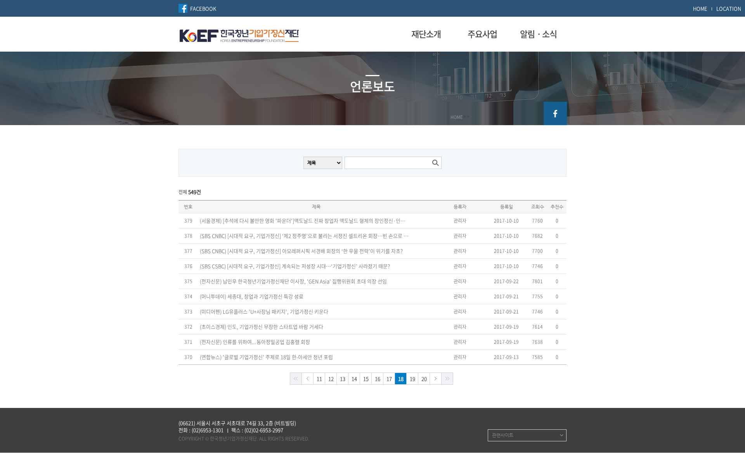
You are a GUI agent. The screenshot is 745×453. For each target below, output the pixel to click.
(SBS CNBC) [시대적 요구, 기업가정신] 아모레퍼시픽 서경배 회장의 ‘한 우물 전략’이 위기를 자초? (301, 250)
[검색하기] (435, 163)
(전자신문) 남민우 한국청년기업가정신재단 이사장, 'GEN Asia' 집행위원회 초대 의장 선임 (293, 281)
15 (366, 378)
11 (319, 378)
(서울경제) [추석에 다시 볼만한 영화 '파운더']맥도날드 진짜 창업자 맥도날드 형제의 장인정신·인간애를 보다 (304, 220)
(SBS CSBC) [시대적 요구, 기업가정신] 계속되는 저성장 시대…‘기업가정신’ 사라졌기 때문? (295, 266)
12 (331, 378)
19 (412, 378)
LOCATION (728, 8)
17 (389, 378)
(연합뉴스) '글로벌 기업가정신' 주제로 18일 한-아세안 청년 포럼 (266, 357)
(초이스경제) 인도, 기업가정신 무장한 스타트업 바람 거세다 (261, 326)
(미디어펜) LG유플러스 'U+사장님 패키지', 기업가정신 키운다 (264, 311)
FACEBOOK (203, 8)
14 (354, 378)
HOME (700, 8)
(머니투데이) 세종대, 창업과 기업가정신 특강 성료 (251, 296)
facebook (555, 113)
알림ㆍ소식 (538, 34)
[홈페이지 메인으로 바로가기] (239, 34)
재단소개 (426, 34)
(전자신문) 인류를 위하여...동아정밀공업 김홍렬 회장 (255, 341)
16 (377, 378)
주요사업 (482, 34)
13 (342, 378)
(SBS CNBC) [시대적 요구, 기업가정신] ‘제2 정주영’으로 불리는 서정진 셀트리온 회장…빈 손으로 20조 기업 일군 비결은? (304, 235)
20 (424, 378)
